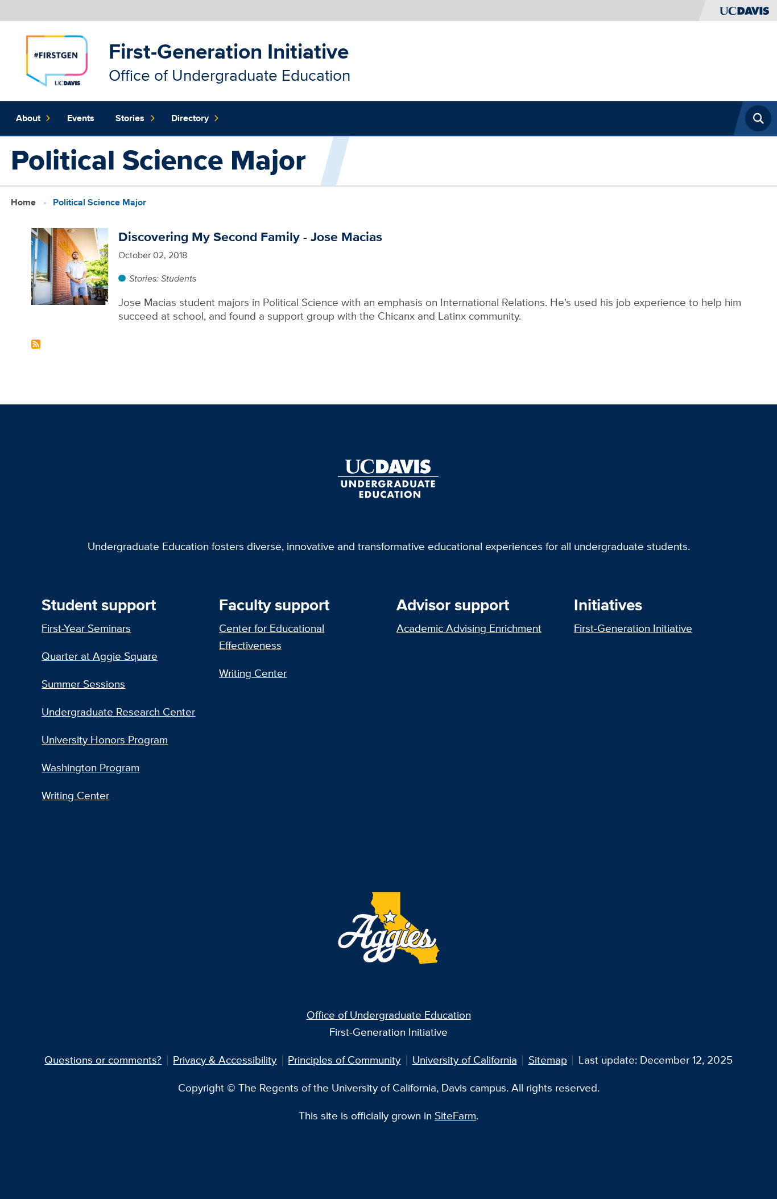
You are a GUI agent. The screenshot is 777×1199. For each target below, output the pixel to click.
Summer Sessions (83, 684)
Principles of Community (344, 1060)
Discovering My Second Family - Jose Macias (250, 236)
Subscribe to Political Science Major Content (35, 344)
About (28, 118)
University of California (464, 1060)
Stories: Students (162, 278)
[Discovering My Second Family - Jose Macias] (69, 265)
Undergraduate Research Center (118, 712)
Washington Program (90, 767)
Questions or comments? (103, 1060)
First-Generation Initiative (229, 51)
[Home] (57, 60)
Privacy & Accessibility (224, 1060)
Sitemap (547, 1060)
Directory (190, 118)
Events (80, 118)
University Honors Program (105, 739)
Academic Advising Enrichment (469, 628)
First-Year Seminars (86, 628)
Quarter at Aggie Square (100, 656)
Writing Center (75, 795)
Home (23, 202)
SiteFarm (455, 1115)
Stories (129, 118)
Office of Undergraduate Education (389, 1015)
